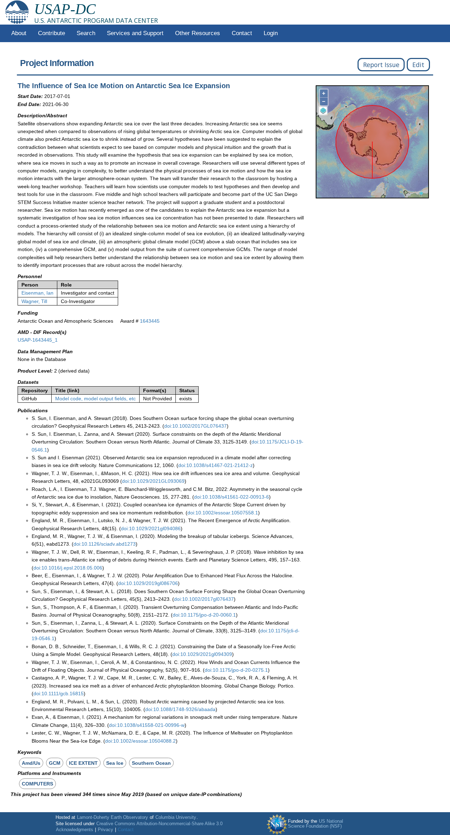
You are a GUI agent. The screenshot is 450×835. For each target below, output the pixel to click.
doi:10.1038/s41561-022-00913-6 (231, 497)
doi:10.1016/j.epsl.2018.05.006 (67, 568)
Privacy (105, 829)
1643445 (150, 321)
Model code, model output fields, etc (95, 398)
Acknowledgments (74, 829)
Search (86, 33)
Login (271, 33)
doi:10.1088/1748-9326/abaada (180, 709)
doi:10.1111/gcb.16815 (58, 693)
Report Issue (381, 64)
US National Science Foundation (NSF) (315, 824)
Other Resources (197, 33)
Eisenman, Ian (37, 293)
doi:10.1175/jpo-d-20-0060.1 (204, 615)
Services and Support (135, 33)
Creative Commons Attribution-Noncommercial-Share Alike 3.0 (159, 823)
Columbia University (175, 817)
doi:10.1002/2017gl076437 (204, 599)
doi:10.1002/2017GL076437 (195, 426)
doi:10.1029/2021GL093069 (153, 481)
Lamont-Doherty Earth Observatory (112, 817)
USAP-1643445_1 (38, 340)
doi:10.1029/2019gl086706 (148, 583)
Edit (418, 64)
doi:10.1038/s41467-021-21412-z (215, 465)
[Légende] (323, 110)
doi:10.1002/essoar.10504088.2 (140, 741)
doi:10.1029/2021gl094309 (202, 654)
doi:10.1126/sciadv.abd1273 (104, 544)
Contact (242, 33)
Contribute (51, 33)
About (18, 33)
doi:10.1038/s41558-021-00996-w (147, 725)
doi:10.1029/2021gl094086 (151, 528)
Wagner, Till (34, 301)
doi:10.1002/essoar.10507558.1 (222, 512)
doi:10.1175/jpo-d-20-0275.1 (236, 670)
